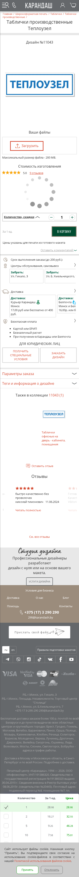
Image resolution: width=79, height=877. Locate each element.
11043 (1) (56, 395)
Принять (27, 870)
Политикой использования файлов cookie (42, 861)
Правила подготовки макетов (56, 650)
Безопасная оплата (24, 322)
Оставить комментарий (57, 250)
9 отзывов (36, 173)
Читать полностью (28, 510)
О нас (39, 598)
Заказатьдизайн (58, 355)
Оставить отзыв (42, 466)
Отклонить (51, 870)
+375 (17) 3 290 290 (41, 612)
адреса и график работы (39, 750)
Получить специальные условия (20, 355)
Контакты (65, 606)
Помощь (13, 606)
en (12, 650)
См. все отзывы (39, 537)
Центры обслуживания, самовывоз (35, 266)
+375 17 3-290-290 (26, 710)
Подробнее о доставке (59, 762)
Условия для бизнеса (39, 590)
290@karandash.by (40, 617)
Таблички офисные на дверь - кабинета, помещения (53, 438)
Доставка (17, 292)
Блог (66, 598)
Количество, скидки (19, 217)
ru (6, 650)
